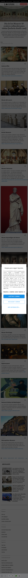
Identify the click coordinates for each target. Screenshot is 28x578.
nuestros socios (21, 271)
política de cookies (17, 287)
